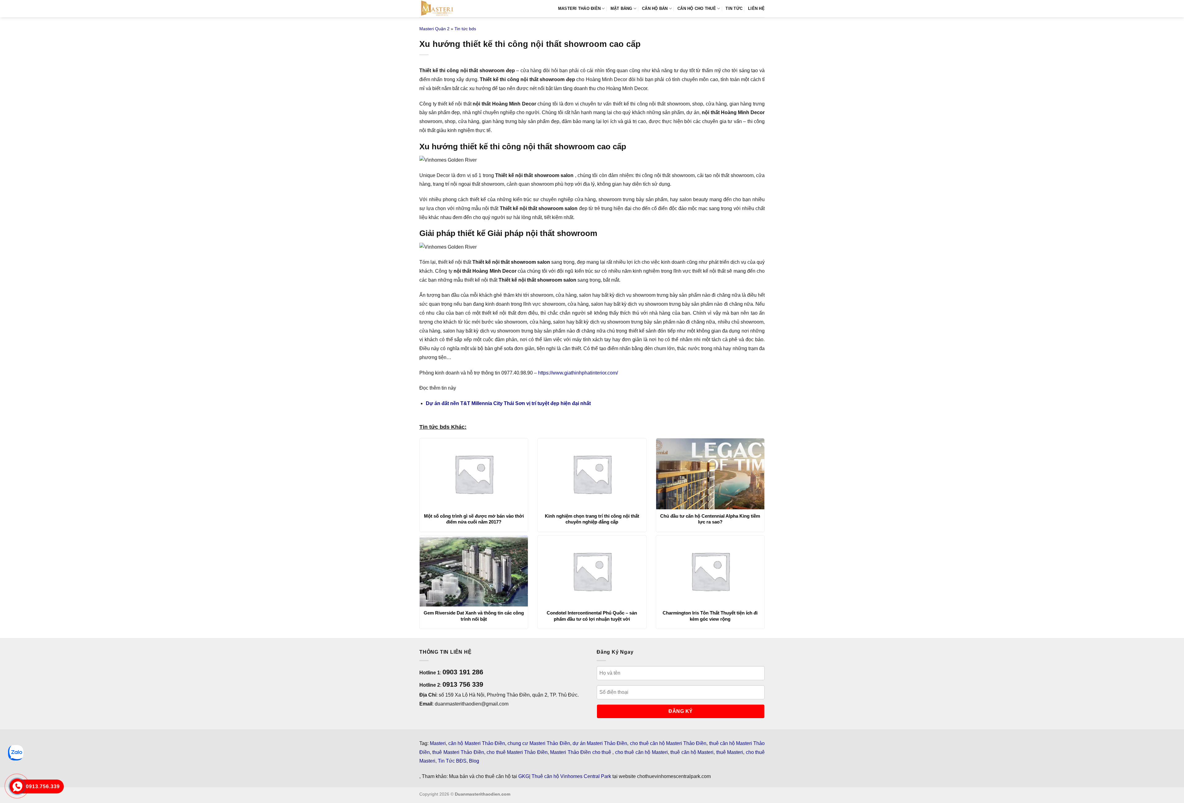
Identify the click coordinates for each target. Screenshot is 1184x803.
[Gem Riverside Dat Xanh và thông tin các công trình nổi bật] (474, 571)
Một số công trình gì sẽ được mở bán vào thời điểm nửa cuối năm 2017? (474, 519)
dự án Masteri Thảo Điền (600, 743)
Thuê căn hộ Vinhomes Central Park (571, 776)
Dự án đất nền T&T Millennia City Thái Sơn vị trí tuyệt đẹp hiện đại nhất (508, 403)
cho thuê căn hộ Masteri (641, 752)
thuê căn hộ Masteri (691, 752)
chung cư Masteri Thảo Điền (539, 743)
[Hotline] (17, 786)
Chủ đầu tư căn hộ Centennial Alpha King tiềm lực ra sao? (710, 519)
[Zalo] (15, 752)
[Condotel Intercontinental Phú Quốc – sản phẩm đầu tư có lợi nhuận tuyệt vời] (592, 571)
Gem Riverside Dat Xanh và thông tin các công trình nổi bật (474, 616)
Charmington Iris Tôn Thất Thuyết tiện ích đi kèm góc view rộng (710, 616)
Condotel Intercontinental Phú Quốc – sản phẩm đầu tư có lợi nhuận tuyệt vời (592, 616)
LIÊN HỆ (756, 8)
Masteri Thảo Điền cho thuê (581, 752)
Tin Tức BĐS (452, 761)
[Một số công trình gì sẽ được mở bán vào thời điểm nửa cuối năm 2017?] (474, 473)
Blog (474, 761)
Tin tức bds (465, 28)
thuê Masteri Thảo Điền (458, 752)
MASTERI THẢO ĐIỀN (579, 8)
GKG (523, 776)
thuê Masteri (729, 752)
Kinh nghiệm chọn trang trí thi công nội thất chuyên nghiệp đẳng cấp (592, 519)
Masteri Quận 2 (434, 28)
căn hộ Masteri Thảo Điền (476, 743)
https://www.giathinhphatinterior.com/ (578, 372)
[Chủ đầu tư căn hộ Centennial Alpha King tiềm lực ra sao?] (710, 473)
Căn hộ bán (655, 8)
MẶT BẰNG (621, 8)
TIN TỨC (734, 8)
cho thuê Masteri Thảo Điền (517, 752)
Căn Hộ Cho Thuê (696, 8)
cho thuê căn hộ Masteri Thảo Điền (668, 743)
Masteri (438, 743)
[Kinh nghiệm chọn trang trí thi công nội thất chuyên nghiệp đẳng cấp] (592, 473)
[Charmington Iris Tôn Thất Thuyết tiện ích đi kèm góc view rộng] (710, 571)
